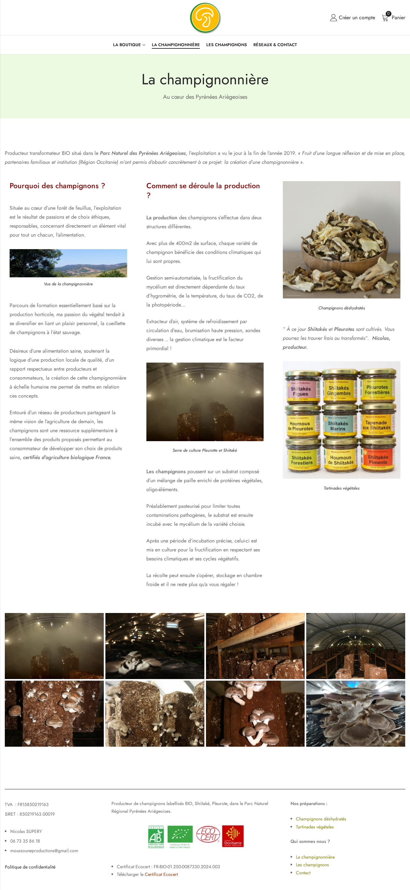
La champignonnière (315, 857)
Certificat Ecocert (161, 874)
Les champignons (312, 864)
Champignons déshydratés (321, 819)
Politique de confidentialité (30, 867)
